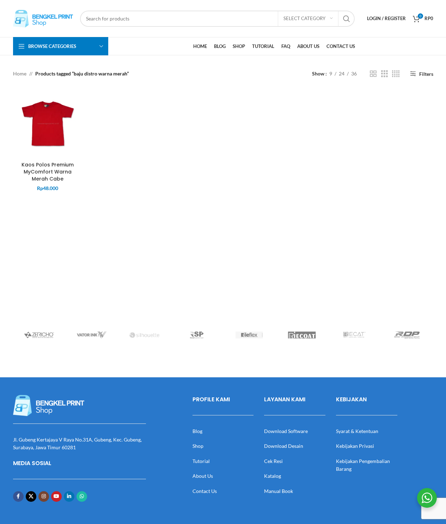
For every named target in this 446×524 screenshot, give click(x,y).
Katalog (272, 476)
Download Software (286, 431)
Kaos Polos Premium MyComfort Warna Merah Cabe (48, 171)
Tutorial (201, 461)
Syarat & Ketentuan (357, 431)
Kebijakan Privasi (355, 446)
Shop (198, 446)
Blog (197, 431)
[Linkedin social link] (69, 496)
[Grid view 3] (384, 73)
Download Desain (283, 446)
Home (19, 74)
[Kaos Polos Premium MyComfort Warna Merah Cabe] (48, 123)
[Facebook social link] (18, 496)
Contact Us (205, 491)
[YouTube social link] (56, 496)
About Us (203, 476)
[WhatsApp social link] (82, 496)
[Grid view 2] (373, 73)
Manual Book (278, 491)
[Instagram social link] (43, 496)
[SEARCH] (346, 19)
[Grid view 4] (395, 73)
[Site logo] (43, 18)
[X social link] (31, 496)
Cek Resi (273, 461)
